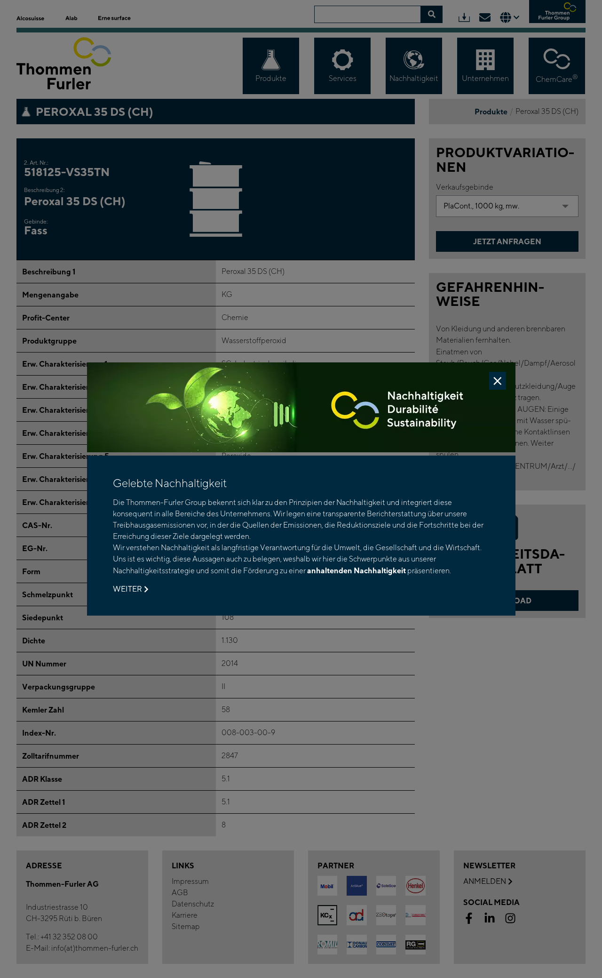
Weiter (127, 589)
